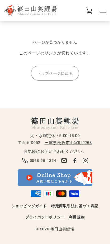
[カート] (89, 11)
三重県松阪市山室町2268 (68, 142)
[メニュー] (103, 10)
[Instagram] (85, 160)
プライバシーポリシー (45, 216)
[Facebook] (75, 160)
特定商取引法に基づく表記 (75, 205)
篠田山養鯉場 (62, 228)
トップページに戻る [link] (55, 73)
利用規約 (77, 216)
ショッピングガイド (29, 205)
